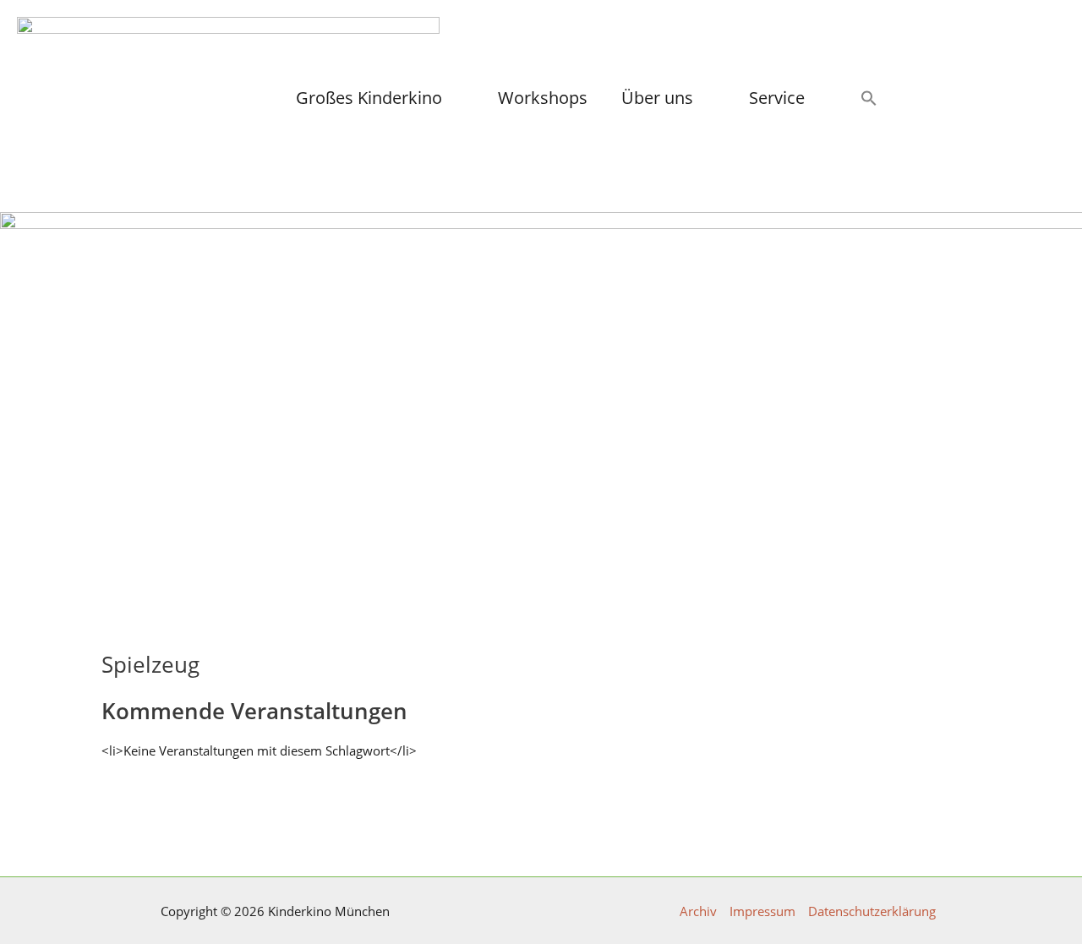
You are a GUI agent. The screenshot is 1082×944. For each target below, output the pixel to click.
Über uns (657, 97)
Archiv (698, 911)
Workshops (542, 97)
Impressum (762, 911)
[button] (869, 98)
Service (777, 97)
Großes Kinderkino (369, 97)
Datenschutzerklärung (872, 911)
